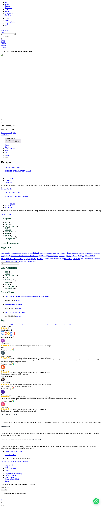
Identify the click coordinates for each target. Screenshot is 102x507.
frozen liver (43, 255)
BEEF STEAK (22, 253)
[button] (5, 135)
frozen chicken (16, 256)
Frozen (7, 255)
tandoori (14, 261)
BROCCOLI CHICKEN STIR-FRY (17, 196)
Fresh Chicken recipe (17, 324)
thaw (71, 324)
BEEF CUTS (16, 253)
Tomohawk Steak (22, 261)
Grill (6, 228)
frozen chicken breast (30, 256)
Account (3, 47)
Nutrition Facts (9, 231)
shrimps (76, 258)
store (62, 324)
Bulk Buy (8, 15)
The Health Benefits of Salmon (15, 312)
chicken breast (54, 253)
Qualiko (47, 259)
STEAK (2, 261)
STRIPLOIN (7, 261)
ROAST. (62, 258)
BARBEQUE (4, 253)
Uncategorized (9, 239)
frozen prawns (53, 256)
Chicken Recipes (10, 167)
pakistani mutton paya (17, 258)
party (29, 258)
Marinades (8, 230)
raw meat (46, 324)
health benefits (31, 324)
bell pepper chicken (5, 324)
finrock (12, 178)
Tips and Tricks (9, 237)
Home (7, 18)
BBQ (6, 222)
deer (76, 253)
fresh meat (24, 324)
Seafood (7, 11)
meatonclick (90, 255)
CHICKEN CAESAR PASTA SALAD (18, 171)
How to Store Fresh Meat (13, 304)
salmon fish (54, 324)
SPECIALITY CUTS (95, 258)
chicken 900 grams (44, 253)
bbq (8, 253)
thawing (74, 324)
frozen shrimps (62, 256)
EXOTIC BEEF (80, 253)
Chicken (7, 6)
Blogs (6, 20)
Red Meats (8, 8)
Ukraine (29, 261)
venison (34, 261)
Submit (4, 490)
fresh (94, 253)
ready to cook (55, 259)
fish (11, 324)
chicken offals (65, 253)
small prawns (85, 259)
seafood (68, 258)
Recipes (17, 167)
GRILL (74, 255)
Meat (83, 256)
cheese (27, 253)
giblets (68, 256)
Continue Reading (6, 189)
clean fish (72, 253)
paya (34, 258)
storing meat (67, 324)
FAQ (6, 25)
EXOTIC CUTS (88, 253)
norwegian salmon (39, 324)
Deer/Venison (9, 13)
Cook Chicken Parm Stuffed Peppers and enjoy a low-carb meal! (27, 296)
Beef (12, 253)
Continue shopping (12, 141)
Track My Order (10, 22)
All (6, 2)
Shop (6, 24)
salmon (49, 324)
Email (3, 488)
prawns (40, 258)
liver (79, 255)
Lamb (6, 9)
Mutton (7, 4)
